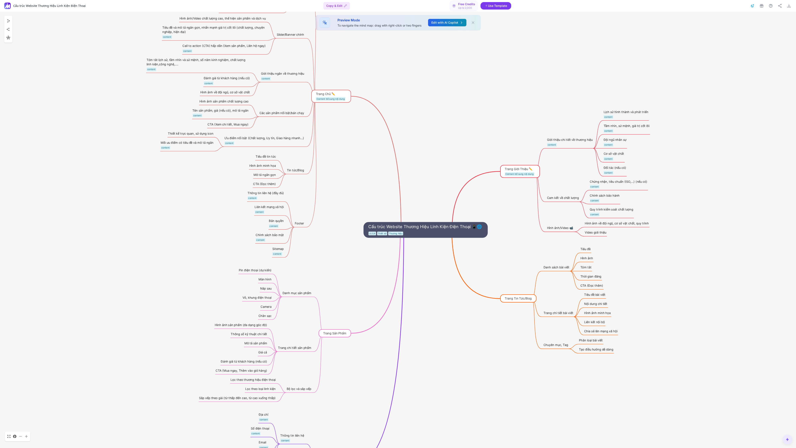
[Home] (7, 6)
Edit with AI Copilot (444, 22)
